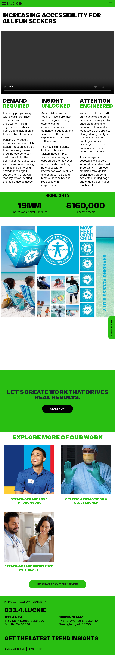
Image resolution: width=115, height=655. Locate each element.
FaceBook (24, 601)
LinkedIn (37, 601)
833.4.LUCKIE (25, 610)
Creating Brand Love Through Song (28, 500)
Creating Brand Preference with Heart (28, 568)
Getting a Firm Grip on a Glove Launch (86, 500)
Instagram (10, 601)
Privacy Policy (35, 649)
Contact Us (111, 327)
